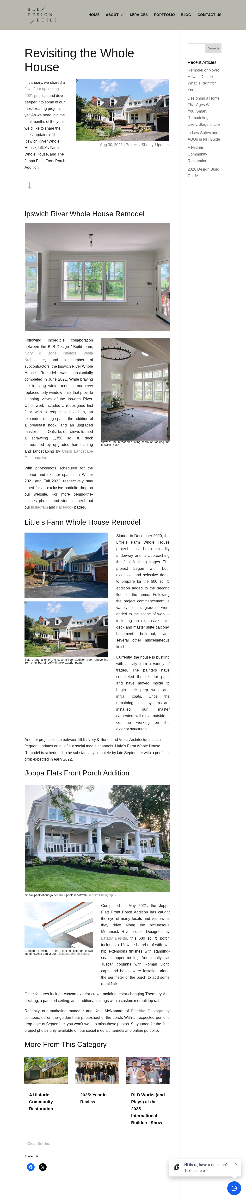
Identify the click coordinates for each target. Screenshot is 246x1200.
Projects (133, 145)
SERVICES (139, 15)
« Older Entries (37, 1143)
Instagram (39, 507)
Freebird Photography (101, 895)
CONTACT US (209, 15)
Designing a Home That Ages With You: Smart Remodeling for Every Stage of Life (204, 111)
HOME (93, 15)
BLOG (186, 15)
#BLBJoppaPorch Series (73, 953)
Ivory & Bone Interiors (50, 353)
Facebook (64, 507)
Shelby (147, 145)
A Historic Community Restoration (41, 1101)
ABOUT (112, 15)
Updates (162, 145)
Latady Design (114, 938)
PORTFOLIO (164, 15)
